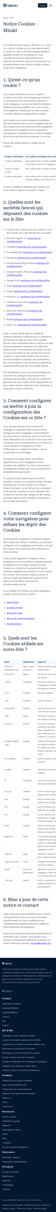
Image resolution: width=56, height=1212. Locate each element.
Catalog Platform (10, 1012)
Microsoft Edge (14, 613)
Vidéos (5, 1134)
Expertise (6, 1180)
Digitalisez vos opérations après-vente (19, 1066)
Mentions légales (40, 1208)
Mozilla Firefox (14, 623)
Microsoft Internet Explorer (21, 618)
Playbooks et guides (11, 1121)
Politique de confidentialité (12, 1205)
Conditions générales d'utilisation (37, 1205)
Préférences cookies (24, 1208)
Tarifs (4, 1102)
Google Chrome (15, 607)
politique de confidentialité (32, 246)
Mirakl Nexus (8, 1176)
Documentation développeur (16, 1147)
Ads (3, 1021)
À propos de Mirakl (10, 1172)
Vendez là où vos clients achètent (17, 1080)
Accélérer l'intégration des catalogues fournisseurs (24, 1061)
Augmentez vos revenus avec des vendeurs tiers (23, 1044)
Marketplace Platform (12, 1003)
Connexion (8, 1106)
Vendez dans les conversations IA (17, 1089)
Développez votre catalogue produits (18, 1035)
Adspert (6, 1098)
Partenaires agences (11, 1157)
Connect (6, 1016)
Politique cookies (8, 1208)
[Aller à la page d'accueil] (7, 963)
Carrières (6, 1189)
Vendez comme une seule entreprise (18, 1057)
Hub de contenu (9, 1116)
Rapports (6, 1125)
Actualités (6, 1142)
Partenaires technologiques (14, 1161)
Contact (42, 5)
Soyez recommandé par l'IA (14, 1085)
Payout (5, 1025)
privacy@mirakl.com (41, 943)
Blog (4, 1138)
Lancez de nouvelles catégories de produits (21, 1040)
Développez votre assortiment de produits (21, 1053)
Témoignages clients (11, 1129)
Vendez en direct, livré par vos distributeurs (21, 1070)
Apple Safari (13, 602)
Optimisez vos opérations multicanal (18, 1093)
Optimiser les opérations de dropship (18, 1048)
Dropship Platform (10, 1008)
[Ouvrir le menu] (50, 5)
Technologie (7, 1185)
